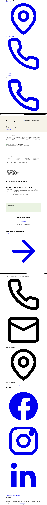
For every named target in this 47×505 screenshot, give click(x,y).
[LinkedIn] (23, 492)
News (8, 76)
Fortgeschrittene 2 (14, 495)
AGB (7, 498)
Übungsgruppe (18, 495)
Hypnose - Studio (8, 385)
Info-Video (22, 385)
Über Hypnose (9, 73)
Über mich (11, 385)
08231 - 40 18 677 (24, 222)
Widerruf (17, 498)
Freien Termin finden (8, 1)
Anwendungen (17, 385)
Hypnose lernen (9, 75)
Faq (27, 385)
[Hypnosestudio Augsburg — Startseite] (9, 77)
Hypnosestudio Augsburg (10, 0)
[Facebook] (23, 423)
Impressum (11, 498)
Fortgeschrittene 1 (11, 495)
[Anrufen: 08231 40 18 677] (23, 112)
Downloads (9, 498)
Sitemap (21, 503)
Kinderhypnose (9, 74)
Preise (20, 385)
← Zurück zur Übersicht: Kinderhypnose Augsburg (23, 224)
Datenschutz (14, 498)
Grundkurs (7, 495)
